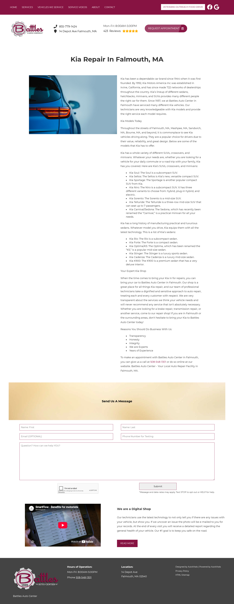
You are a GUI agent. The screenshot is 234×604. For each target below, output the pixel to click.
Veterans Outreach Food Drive (183, 7)
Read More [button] (127, 543)
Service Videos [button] (77, 7)
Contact (109, 7)
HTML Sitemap (182, 575)
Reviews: (112, 31)
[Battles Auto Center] (27, 29)
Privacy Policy (182, 571)
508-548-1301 (158, 361)
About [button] (96, 7)
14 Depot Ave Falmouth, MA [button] (78, 31)
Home (13, 7)
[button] (209, 7)
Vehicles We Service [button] (51, 7)
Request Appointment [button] (163, 28)
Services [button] (27, 7)
